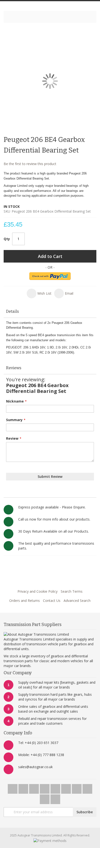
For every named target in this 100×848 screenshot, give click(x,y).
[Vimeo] (55, 787)
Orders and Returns (24, 600)
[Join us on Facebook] (23, 787)
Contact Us (51, 600)
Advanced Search (77, 600)
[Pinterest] (77, 787)
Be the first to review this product (30, 163)
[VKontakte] (45, 798)
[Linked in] (87, 787)
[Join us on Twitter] (13, 787)
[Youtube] (45, 787)
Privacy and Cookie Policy (37, 591)
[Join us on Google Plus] (34, 787)
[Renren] (55, 798)
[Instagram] (66, 787)
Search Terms (72, 591)
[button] (39, 293)
